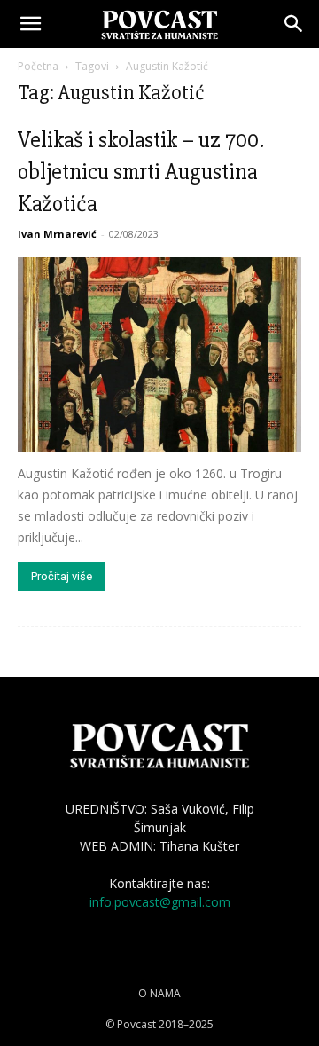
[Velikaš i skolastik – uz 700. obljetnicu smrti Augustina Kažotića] (159, 354)
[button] (30, 24)
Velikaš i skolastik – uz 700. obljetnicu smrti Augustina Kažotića (141, 172)
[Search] (294, 24)
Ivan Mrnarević (57, 233)
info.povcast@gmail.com (159, 901)
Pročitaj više (61, 576)
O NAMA (159, 993)
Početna (38, 66)
